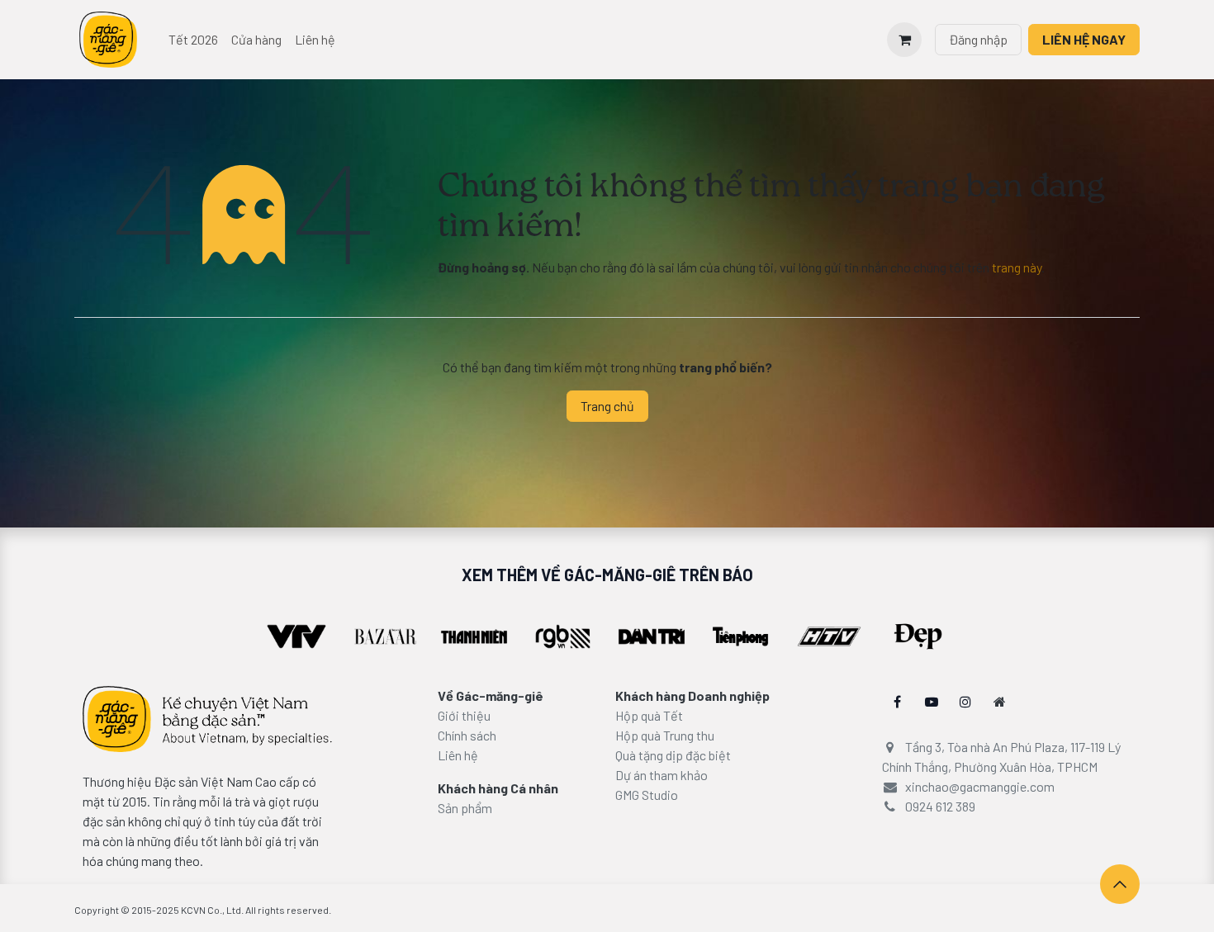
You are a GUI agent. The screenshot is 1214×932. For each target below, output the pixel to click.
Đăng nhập (978, 39)
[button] (1120, 884)
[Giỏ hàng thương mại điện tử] (904, 39)
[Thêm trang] (1000, 701)
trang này (1016, 267)
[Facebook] (897, 701)
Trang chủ (607, 406)
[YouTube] (931, 701)
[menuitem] (193, 39)
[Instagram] (965, 701)
